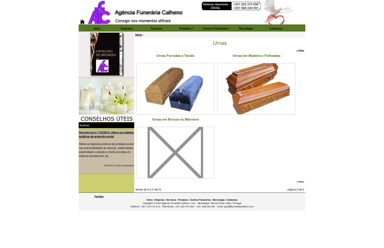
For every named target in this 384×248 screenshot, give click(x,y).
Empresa (126, 28)
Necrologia (246, 28)
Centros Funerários (215, 28)
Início (97, 28)
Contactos (275, 28)
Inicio (138, 35)
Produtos (185, 28)
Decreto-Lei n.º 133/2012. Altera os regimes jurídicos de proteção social (106, 134)
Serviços (156, 28)
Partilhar (99, 196)
